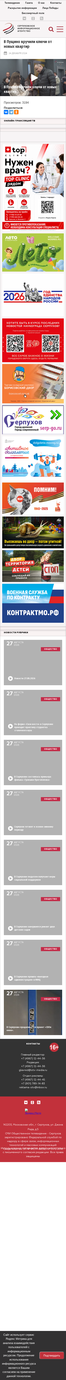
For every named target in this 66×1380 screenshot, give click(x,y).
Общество (50, 649)
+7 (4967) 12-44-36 (33, 1058)
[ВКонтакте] (6, 112)
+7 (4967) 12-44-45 (33, 1079)
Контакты (55, 2)
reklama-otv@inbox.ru (33, 1087)
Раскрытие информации (22, 8)
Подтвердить (51, 1355)
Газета (29, 2)
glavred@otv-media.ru (33, 1070)
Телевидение (12, 2)
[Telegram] (11, 112)
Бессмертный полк (33, 13)
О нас (41, 2)
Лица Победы (50, 8)
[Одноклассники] (16, 112)
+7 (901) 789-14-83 (33, 1083)
